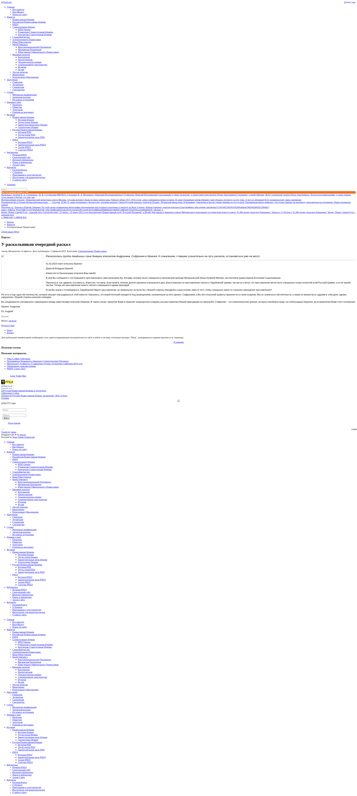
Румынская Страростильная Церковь (35, 32)
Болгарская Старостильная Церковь (35, 34)
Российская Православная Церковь (29, 22)
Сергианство (18, 90)
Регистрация (14, 423)
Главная (10, 7)
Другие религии (20, 72)
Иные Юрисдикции (21, 42)
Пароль (6, 412)
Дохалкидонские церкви (29, 62)
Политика (17, 105)
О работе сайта (19, 180)
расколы (12, 321)
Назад (9, 330)
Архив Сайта (18, 165)
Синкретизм (18, 87)
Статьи (10, 92)
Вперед (10, 333)
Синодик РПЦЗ (25, 150)
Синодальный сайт (21, 157)
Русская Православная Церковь (27, 130)
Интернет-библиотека (22, 160)
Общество (17, 107)
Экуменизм (17, 85)
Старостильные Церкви (23, 27)
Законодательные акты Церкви (32, 125)
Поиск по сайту (19, 14)
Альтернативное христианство (32, 64)
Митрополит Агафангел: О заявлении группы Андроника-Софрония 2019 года (44, 364)
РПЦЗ (15, 24)
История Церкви (26, 120)
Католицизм (24, 57)
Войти (6, 418)
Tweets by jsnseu (8, 432)
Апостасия (17, 110)
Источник (5, 316)
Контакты (11, 167)
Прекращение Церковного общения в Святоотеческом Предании (38, 361)
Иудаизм (22, 67)
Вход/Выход (18, 12)
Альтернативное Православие (26, 39)
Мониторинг (18, 75)
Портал (10, 222)
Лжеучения (12, 80)
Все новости (18, 9)
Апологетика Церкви (28, 127)
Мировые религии (21, 54)
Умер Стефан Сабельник (18, 358)
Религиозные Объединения (25, 77)
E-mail (11, 325)
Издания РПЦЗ (19, 155)
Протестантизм (25, 59)
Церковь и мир (14, 102)
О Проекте (17, 172)
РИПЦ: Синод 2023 (16, 369)
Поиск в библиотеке (22, 162)
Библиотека (12, 152)
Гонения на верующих (23, 112)
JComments (178, 342)
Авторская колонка (21, 97)
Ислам (21, 69)
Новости (11, 17)
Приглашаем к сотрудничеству (27, 175)
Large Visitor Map (18, 376)
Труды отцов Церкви (28, 122)
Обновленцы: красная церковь (21, 366)
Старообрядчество (21, 37)
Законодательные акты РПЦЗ (32, 145)
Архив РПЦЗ (24, 147)
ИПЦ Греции (24, 29)
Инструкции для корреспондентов (28, 177)
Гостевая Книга (19, 170)
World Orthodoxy (20, 44)
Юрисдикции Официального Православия (38, 52)
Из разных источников (23, 100)
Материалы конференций (24, 95)
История (11, 115)
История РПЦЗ (25, 142)
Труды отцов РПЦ (26, 135)
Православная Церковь (23, 19)
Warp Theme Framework (23, 437)
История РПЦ (24, 132)
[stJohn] (5, 398)
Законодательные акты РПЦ (31, 137)
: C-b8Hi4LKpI (13, 217)
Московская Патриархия (29, 49)
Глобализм (17, 82)
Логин (6, 407)
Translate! (11, 184)
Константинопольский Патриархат (34, 47)
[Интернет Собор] (10, 393)
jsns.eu (23, 434)
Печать (5, 325)
